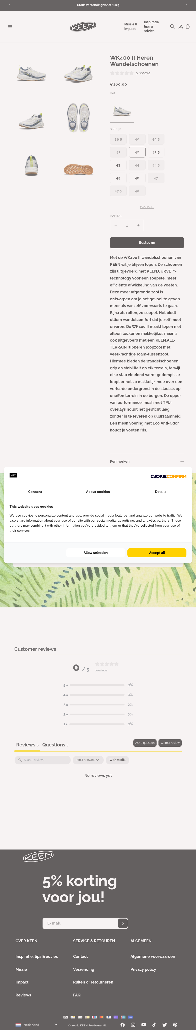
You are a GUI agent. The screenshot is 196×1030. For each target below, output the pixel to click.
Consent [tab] (35, 492)
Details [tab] (160, 492)
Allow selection (96, 553)
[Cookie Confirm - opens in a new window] (168, 476)
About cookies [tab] (98, 492)
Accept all (157, 553)
